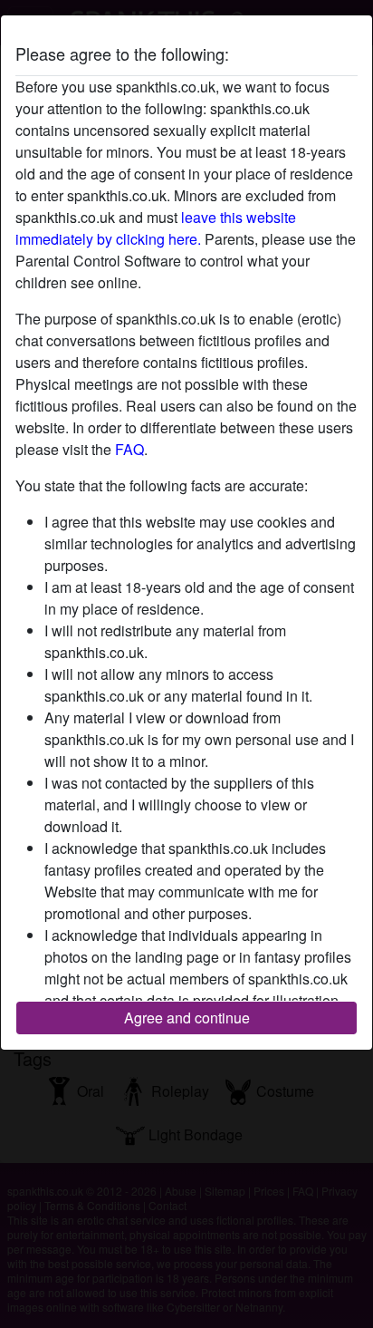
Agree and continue (187, 1017)
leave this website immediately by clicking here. (155, 228)
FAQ (129, 449)
